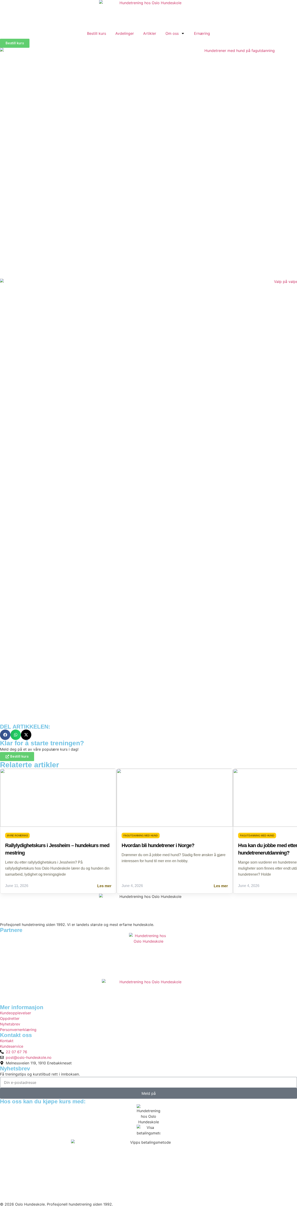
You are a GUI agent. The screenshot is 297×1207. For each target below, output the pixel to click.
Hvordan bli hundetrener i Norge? (158, 845)
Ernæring (202, 33)
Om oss (172, 33)
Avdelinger (124, 33)
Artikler (149, 33)
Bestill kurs (96, 33)
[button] (5, 735)
